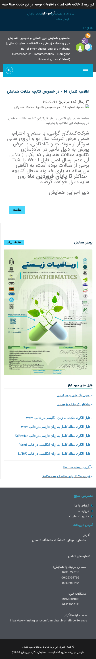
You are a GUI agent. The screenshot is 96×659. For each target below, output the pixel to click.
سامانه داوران (34, 14)
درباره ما (83, 511)
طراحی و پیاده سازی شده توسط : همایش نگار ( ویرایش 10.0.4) (48, 652)
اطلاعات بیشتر (14, 242)
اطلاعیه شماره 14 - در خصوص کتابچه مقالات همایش (48, 91)
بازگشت (17, 210)
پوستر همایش (83, 242)
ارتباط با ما (81, 505)
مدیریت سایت (79, 516)
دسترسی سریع (83, 495)
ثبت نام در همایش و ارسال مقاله (62, 16)
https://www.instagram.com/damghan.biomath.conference (48, 620)
